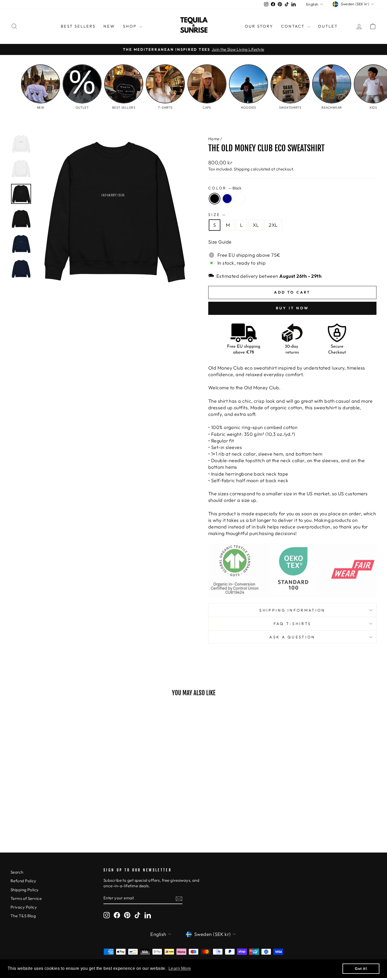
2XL (273, 225)
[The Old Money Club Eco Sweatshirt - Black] (46, 821)
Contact (293, 26)
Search (17, 872)
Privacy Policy (24, 907)
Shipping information (292, 610)
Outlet (328, 26)
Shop (130, 26)
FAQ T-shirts (292, 623)
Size (216, 214)
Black (214, 198)
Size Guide (220, 242)
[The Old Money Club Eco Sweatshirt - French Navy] (54, 821)
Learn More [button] (179, 968)
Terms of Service (26, 898)
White (240, 198)
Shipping (242, 169)
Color (224, 188)
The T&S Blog (23, 915)
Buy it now (292, 308)
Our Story (259, 26)
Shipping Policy (25, 889)
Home (214, 138)
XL (256, 225)
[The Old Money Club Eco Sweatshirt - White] (61, 821)
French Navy (227, 198)
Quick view (54, 790)
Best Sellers (78, 26)
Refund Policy (23, 880)
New (109, 26)
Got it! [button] (361, 968)
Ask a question (292, 637)
